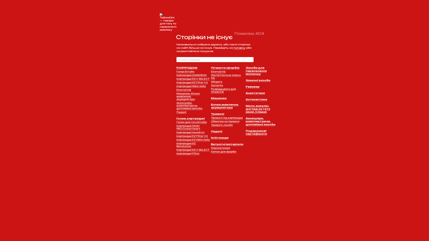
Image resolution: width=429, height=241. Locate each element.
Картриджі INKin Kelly (191, 86)
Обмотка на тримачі (225, 121)
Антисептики (256, 99)
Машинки (219, 98)
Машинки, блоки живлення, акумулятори (188, 96)
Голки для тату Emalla (191, 122)
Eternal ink (183, 90)
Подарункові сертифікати (256, 132)
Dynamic (217, 85)
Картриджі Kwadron (190, 132)
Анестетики (255, 93)
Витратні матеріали (227, 144)
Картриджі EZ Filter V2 (192, 82)
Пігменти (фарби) (225, 67)
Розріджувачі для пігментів (223, 90)
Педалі (181, 112)
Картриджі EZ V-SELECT (193, 78)
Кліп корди (220, 137)
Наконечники (220, 148)
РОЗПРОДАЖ (186, 67)
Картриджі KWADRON (191, 75)
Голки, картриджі (190, 118)
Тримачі (217, 113)
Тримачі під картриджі (227, 117)
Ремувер (253, 86)
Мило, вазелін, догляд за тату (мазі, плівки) (258, 108)
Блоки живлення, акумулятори (225, 106)
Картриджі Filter (188, 153)
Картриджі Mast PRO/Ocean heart (188, 127)
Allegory (216, 81)
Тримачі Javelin (222, 125)
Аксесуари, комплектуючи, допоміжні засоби (189, 106)
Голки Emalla (185, 71)
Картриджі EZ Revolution (186, 145)
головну (239, 47)
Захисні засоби (258, 80)
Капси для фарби (223, 151)
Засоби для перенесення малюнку (256, 70)
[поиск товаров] (251, 59)
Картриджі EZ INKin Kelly (193, 139)
